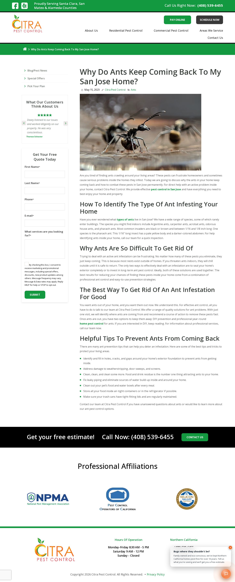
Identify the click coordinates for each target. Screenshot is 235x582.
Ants (133, 89)
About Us (91, 30)
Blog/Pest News (37, 70)
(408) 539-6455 (210, 5)
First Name (32, 163)
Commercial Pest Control (171, 30)
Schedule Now (209, 20)
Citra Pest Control (115, 89)
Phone (29, 196)
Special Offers (36, 78)
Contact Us (215, 38)
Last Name (32, 179)
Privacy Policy (156, 574)
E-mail (29, 212)
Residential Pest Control (125, 30)
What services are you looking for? (44, 230)
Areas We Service (211, 30)
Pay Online (177, 20)
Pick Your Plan (36, 86)
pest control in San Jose (166, 189)
